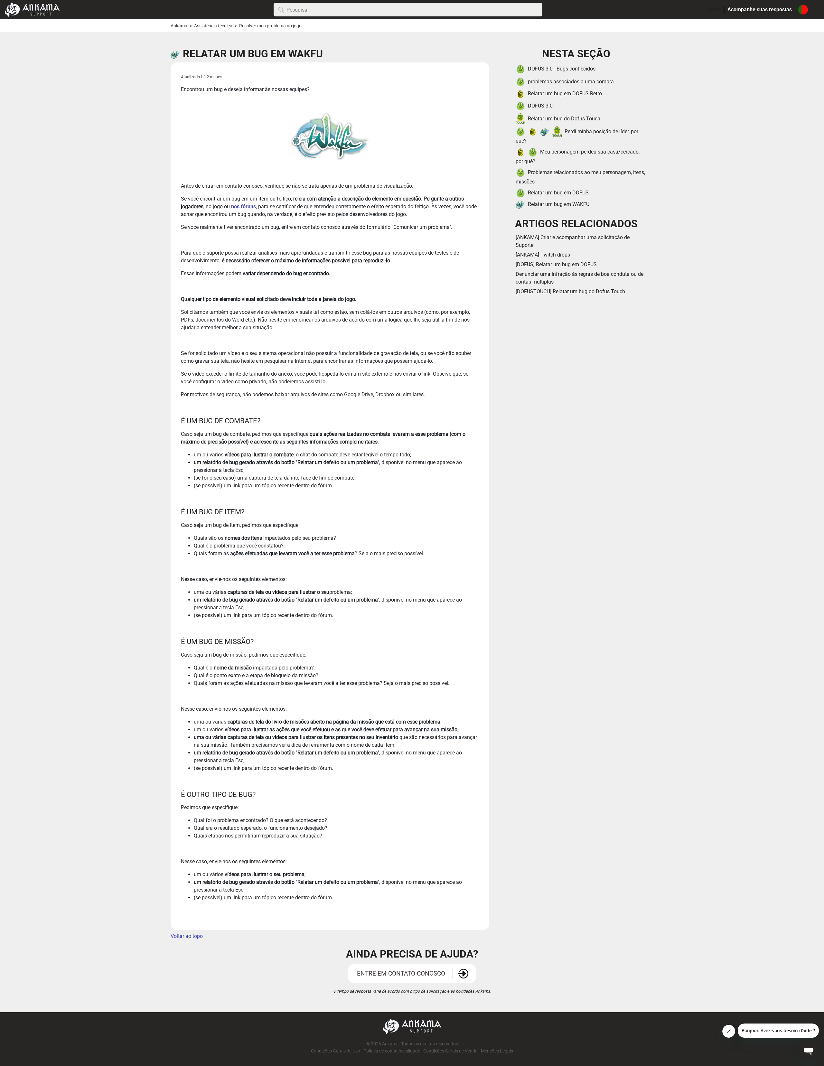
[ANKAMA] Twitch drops (543, 255)
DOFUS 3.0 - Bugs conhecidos (561, 69)
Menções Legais (497, 1051)
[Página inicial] (32, 9)
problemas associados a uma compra (571, 82)
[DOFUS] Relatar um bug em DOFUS (556, 264)
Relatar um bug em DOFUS (558, 193)
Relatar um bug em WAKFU (558, 204)
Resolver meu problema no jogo (270, 26)
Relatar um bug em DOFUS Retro (565, 93)
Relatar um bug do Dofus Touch (564, 119)
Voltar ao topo (187, 936)
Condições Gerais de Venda (450, 1051)
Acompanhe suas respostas (759, 9)
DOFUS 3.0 (540, 106)
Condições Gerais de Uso (335, 1051)
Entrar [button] (714, 9)
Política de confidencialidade (391, 1051)
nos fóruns (243, 206)
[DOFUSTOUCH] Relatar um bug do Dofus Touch (570, 291)
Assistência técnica (213, 26)
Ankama (179, 26)
